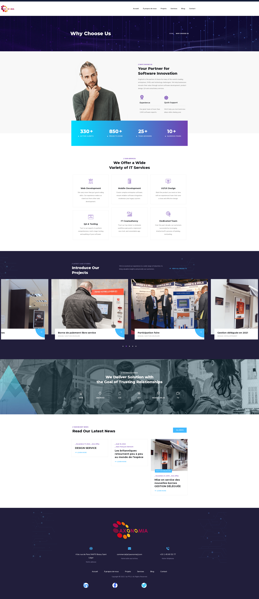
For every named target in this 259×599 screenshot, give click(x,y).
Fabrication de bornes (230, 332)
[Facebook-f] (114, 585)
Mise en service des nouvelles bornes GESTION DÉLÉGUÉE (167, 483)
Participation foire (69, 332)
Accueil (136, 8)
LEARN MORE (82, 452)
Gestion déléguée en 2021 (153, 332)
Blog (183, 8)
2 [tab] (126, 346)
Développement (151, 336)
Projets (164, 8)
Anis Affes (95, 444)
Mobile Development (129, 188)
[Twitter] (144, 585)
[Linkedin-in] (85, 585)
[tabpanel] (169, 309)
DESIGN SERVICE (86, 448)
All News (180, 430)
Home (171, 34)
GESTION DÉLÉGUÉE (163, 471)
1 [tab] (123, 346)
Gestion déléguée (72, 336)
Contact (192, 8)
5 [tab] (136, 346)
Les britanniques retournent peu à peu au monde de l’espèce (129, 454)
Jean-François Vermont (124, 447)
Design (61, 336)
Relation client (231, 336)
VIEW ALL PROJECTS (179, 269)
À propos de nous (150, 8)
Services (174, 8)
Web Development (91, 188)
